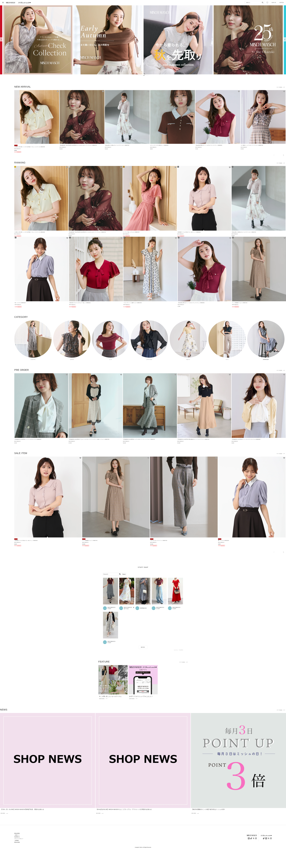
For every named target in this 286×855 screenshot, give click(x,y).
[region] (143, 39)
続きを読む (3, 813)
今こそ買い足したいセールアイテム (110, 696)
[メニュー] (3, 2)
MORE (143, 647)
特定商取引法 (17, 836)
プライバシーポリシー (18, 838)
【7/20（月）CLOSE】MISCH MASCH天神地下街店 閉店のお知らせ (22, 809)
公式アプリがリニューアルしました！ (141, 696)
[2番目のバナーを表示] (140, 75)
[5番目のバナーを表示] (146, 75)
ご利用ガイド (17, 835)
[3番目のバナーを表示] (142, 75)
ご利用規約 (16, 840)
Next (283, 155)
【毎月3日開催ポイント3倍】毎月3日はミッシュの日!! (208, 809)
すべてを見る (279, 87)
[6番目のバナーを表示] (147, 75)
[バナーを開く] (37, 39)
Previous (274, 155)
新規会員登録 (17, 833)
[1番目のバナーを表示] (138, 75)
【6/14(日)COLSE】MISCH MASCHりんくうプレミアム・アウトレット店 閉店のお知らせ (124, 809)
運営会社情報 (17, 842)
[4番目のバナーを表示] (144, 75)
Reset (124, 574)
